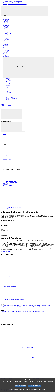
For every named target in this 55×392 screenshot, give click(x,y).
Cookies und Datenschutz (30, 389)
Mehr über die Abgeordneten (7, 251)
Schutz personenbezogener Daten (17, 389)
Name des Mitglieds (5, 228)
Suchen (2, 106)
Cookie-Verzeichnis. (42, 389)
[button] (28, 145)
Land (2, 230)
